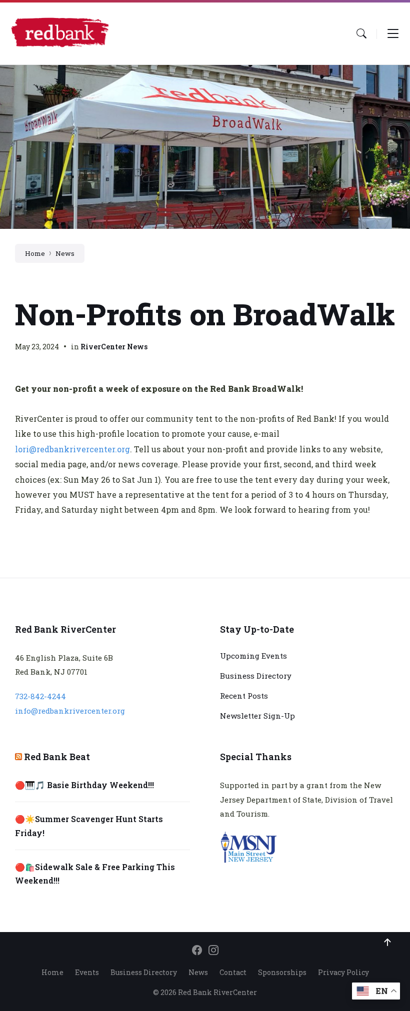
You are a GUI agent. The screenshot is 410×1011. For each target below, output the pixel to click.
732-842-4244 (40, 696)
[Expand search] (362, 33)
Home (35, 253)
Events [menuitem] (87, 972)
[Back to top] (387, 942)
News (65, 253)
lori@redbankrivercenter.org (72, 449)
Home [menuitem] (53, 972)
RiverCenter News (114, 346)
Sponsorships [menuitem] (282, 972)
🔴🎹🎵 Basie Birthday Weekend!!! (84, 785)
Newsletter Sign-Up (257, 716)
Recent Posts (244, 696)
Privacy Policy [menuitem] (343, 972)
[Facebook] (197, 950)
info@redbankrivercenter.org (70, 711)
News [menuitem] (198, 972)
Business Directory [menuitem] (143, 972)
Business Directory (256, 676)
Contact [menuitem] (233, 972)
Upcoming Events (253, 656)
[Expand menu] (393, 33)
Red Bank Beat (57, 757)
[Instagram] (213, 950)
